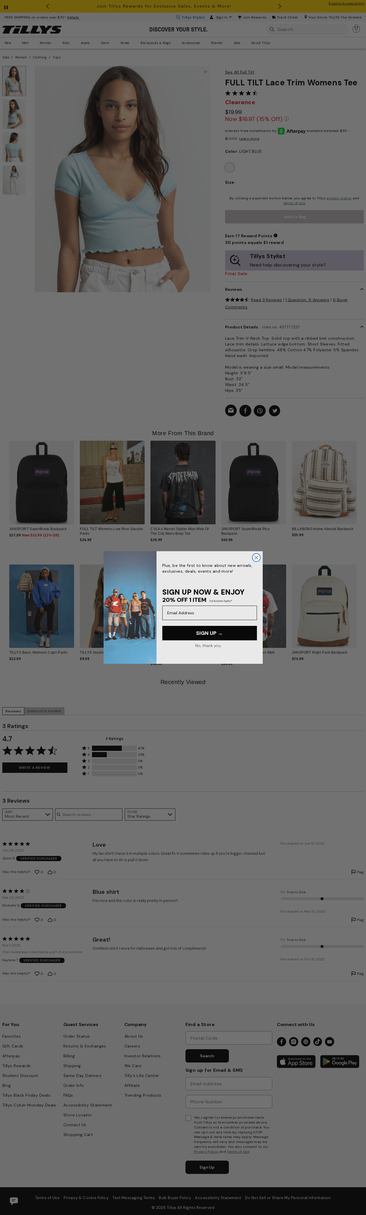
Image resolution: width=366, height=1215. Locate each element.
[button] (360, 480)
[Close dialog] (256, 558)
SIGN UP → (209, 633)
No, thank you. (208, 645)
